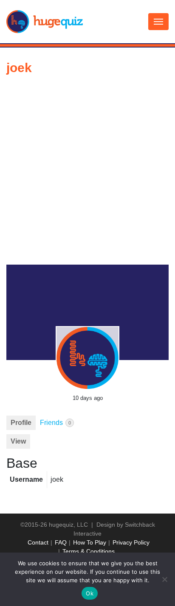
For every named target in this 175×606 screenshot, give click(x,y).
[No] (164, 579)
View (18, 441)
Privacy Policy (131, 542)
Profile (21, 422)
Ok (89, 593)
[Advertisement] (87, 173)
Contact (38, 542)
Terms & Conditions (88, 551)
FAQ (61, 542)
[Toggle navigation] (158, 21)
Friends (55, 422)
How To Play (89, 542)
